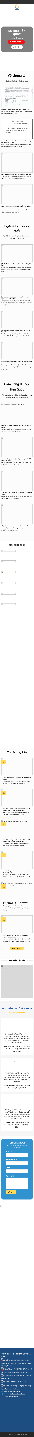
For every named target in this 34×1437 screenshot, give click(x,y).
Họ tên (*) (9, 1151)
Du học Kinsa (13, 1396)
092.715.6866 (27, 1369)
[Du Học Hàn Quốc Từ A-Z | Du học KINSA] (17, 7)
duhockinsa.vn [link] (15, 1391)
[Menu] (2, 7)
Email (8, 1168)
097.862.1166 (17, 1369)
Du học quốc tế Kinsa (17, 1394)
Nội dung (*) (10, 1176)
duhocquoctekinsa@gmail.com (18, 1372)
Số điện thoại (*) (11, 1159)
